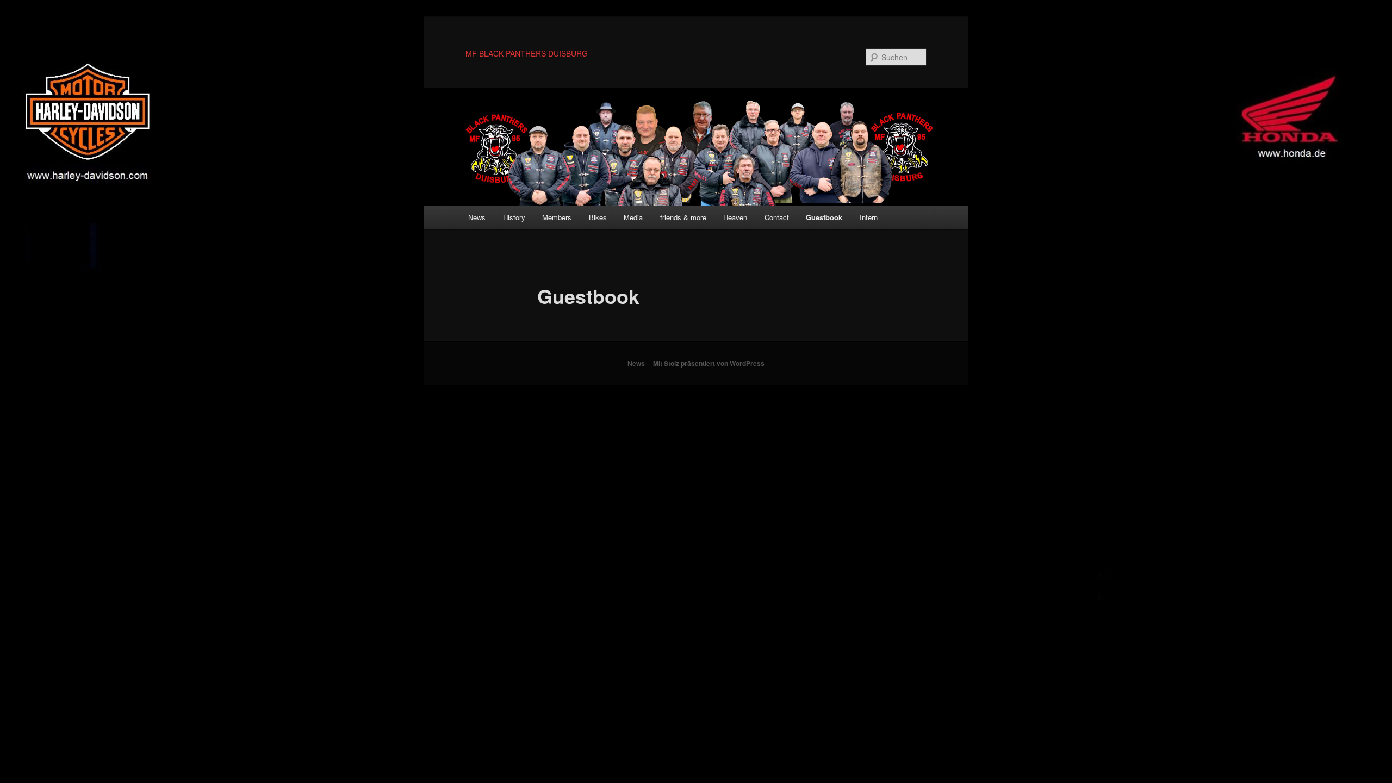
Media (633, 217)
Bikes (598, 217)
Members (556, 217)
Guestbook (824, 217)
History (514, 217)
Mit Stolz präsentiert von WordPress (709, 363)
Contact (777, 217)
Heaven (735, 217)
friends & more (683, 217)
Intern (869, 217)
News (477, 217)
